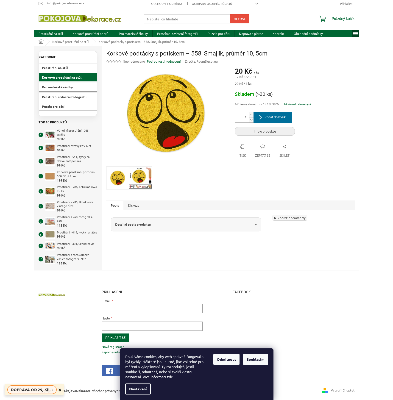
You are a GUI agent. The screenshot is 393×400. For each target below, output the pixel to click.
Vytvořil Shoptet (343, 390)
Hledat (239, 19)
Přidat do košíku (276, 117)
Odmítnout (226, 359)
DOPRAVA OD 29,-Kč (32, 389)
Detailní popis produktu (133, 224)
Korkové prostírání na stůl (61, 77)
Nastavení (138, 388)
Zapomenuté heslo (115, 352)
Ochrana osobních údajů (212, 4)
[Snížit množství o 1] (251, 119)
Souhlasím (256, 359)
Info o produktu (265, 131)
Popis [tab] (115, 205)
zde (170, 376)
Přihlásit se (115, 337)
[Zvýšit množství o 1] (251, 114)
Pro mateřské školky (57, 87)
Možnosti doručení (297, 104)
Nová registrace (113, 346)
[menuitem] (51, 33)
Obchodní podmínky (167, 4)
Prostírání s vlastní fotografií (64, 97)
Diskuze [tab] (133, 205)
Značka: (201, 61)
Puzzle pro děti (53, 106)
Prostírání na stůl (55, 68)
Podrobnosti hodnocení (164, 61)
